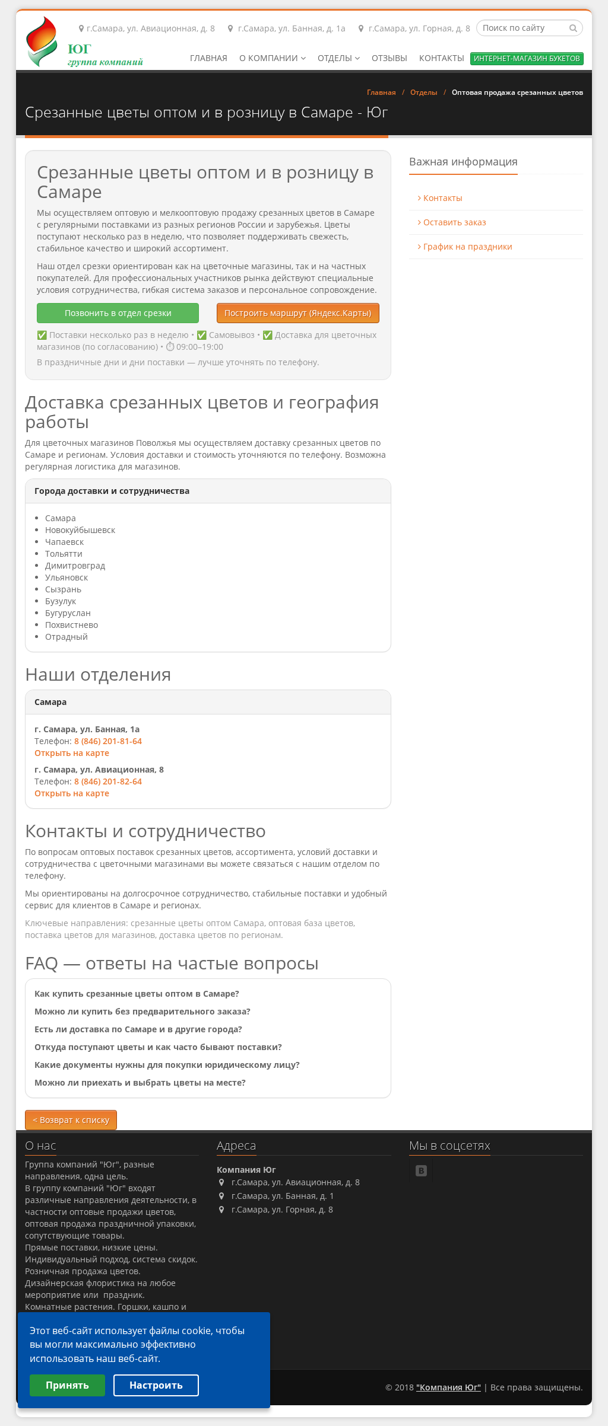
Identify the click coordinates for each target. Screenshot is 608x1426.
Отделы (336, 57)
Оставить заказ (453, 222)
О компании (269, 57)
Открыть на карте (71, 752)
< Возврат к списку (71, 1119)
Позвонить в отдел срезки (118, 312)
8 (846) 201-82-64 (108, 781)
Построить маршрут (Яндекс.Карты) (297, 312)
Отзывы (389, 57)
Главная (208, 57)
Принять (67, 1385)
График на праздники (466, 246)
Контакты (441, 57)
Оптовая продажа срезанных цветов (517, 92)
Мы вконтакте (421, 1170)
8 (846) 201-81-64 (108, 741)
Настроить (156, 1385)
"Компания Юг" (448, 1387)
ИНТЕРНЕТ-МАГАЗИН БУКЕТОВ (527, 58)
